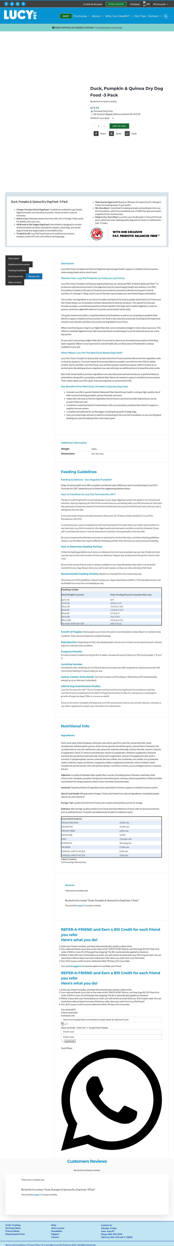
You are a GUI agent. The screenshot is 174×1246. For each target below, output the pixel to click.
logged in (81, 905)
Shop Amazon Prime (15, 1234)
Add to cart (119, 126)
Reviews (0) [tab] (34, 276)
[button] (166, 16)
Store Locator (58, 1228)
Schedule (94, 118)
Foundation (56, 1231)
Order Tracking (12, 1225)
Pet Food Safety (13, 1228)
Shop (53, 1225)
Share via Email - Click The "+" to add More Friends (84, 1027)
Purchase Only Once (103, 111)
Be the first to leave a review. (103, 101)
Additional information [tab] (19, 264)
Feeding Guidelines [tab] (17, 270)
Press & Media (12, 1231)
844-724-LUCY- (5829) (121, 1237)
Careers (55, 1237)
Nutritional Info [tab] (15, 276)
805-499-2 (113, 1234)
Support (55, 1234)
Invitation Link (68, 1015)
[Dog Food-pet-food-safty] (44, 111)
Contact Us (106, 1225)
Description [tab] (13, 258)
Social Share (66, 1048)
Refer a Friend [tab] (14, 282)
